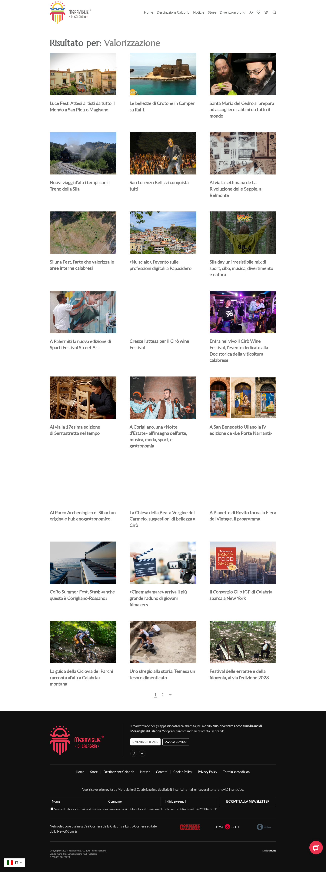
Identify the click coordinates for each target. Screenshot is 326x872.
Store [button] (212, 12)
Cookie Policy (182, 772)
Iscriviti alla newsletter (247, 801)
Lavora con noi (176, 741)
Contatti (162, 772)
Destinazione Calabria (173, 12)
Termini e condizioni (236, 772)
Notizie (198, 12)
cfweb (273, 850)
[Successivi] (170, 694)
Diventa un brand (232, 12)
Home (148, 12)
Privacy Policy (207, 772)
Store (94, 772)
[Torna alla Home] (70, 12)
